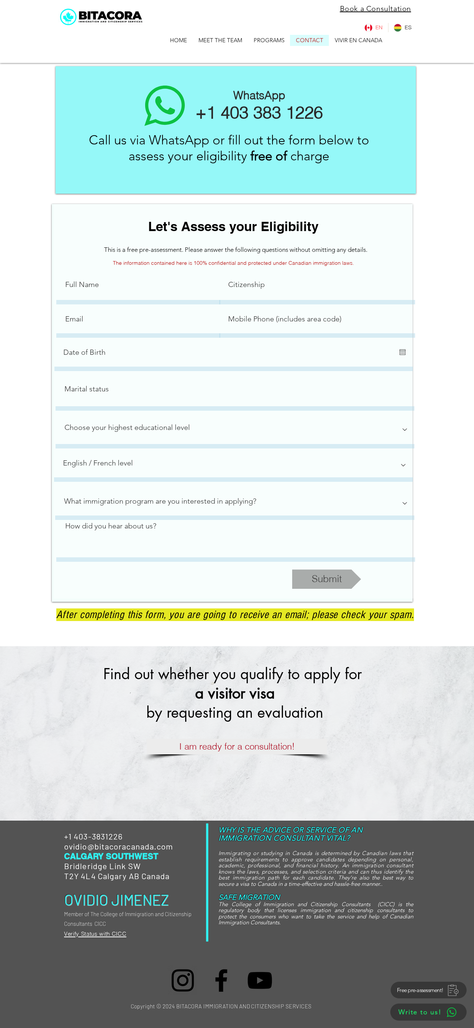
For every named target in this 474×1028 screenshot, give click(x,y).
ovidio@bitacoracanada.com (118, 846)
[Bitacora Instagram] (183, 980)
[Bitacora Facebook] (221, 980)
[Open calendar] (402, 352)
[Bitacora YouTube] (260, 980)
